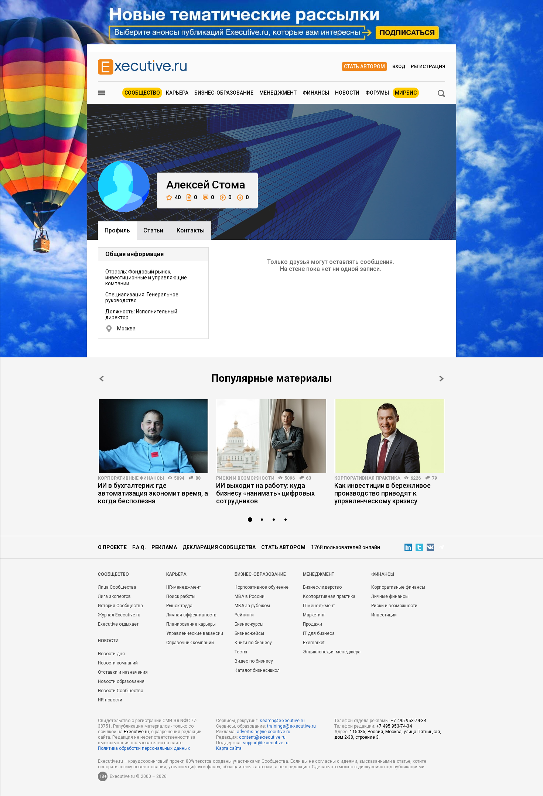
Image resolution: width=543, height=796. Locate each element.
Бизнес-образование (223, 93)
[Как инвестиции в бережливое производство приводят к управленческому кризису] (389, 436)
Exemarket (314, 642)
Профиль (117, 230)
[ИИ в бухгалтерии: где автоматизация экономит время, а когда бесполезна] (153, 436)
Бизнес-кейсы (249, 633)
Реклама (164, 547)
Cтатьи (153, 230)
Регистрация (428, 66)
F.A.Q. (139, 547)
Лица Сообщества (117, 587)
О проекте (112, 547)
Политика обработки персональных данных (144, 748)
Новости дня (111, 653)
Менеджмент (278, 93)
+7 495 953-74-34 (408, 720)
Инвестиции (384, 615)
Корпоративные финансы (131, 478)
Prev (101, 378)
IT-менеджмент (319, 605)
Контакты (191, 230)
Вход (399, 66)
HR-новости (110, 700)
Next (441, 378)
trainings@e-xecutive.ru (291, 726)
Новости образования (121, 681)
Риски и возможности (245, 478)
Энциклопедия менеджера (332, 651)
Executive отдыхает (118, 624)
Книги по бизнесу (253, 642)
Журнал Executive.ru (119, 615)
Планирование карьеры (191, 624)
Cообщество (113, 574)
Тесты (241, 651)
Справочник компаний (190, 642)
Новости (347, 93)
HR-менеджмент (183, 587)
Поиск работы (180, 596)
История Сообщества (120, 605)
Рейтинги (244, 615)
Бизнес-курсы (249, 624)
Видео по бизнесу (254, 661)
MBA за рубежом (252, 605)
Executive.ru (136, 731)
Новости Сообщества (120, 690)
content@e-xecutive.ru (262, 737)
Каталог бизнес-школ (257, 670)
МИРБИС (406, 93)
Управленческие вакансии (194, 633)
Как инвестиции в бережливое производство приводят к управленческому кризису (382, 493)
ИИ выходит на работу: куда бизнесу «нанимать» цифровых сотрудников (265, 493)
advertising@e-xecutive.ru (263, 731)
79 (434, 478)
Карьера (177, 93)
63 (308, 478)
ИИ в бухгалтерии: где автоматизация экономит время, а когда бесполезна (153, 493)
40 (178, 197)
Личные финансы (390, 596)
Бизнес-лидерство (322, 587)
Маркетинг (314, 615)
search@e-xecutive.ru (282, 720)
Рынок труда (179, 605)
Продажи (312, 624)
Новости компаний (118, 663)
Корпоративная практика (367, 478)
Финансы (316, 93)
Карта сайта (229, 748)
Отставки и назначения (123, 672)
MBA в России (249, 596)
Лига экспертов (114, 596)
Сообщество (142, 93)
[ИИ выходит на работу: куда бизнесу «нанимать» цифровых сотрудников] (271, 436)
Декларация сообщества (219, 547)
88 (198, 478)
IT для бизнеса (319, 633)
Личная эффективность (191, 615)
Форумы (377, 93)
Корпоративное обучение (261, 587)
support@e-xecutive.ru (265, 742)
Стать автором (364, 66)
